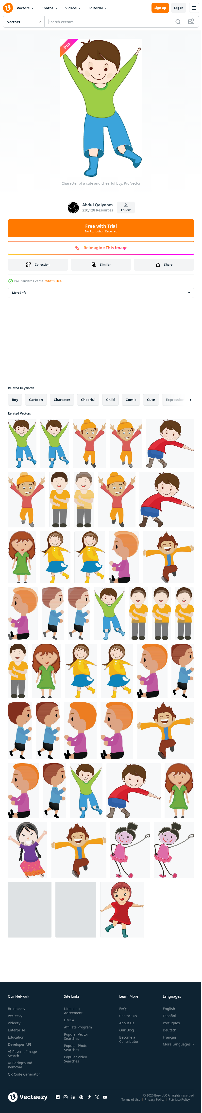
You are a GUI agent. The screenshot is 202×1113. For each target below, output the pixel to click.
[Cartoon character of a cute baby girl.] (29, 910)
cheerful (88, 399)
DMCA (68, 1020)
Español (165, 1015)
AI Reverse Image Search (22, 1053)
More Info (19, 293)
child (110, 399)
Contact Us (126, 1015)
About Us (124, 1023)
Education (16, 1037)
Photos (47, 8)
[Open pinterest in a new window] (81, 1102)
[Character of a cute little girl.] (179, 790)
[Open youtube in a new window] (105, 1102)
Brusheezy (16, 1008)
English (165, 1008)
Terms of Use (131, 1102)
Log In (178, 8)
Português (167, 1023)
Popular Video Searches (74, 1059)
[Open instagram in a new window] (65, 1102)
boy (15, 399)
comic (131, 399)
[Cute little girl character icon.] (130, 850)
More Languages (173, 1044)
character (62, 399)
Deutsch (166, 1030)
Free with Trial (101, 228)
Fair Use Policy (179, 1102)
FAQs (121, 1008)
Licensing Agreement (72, 1010)
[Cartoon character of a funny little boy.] (168, 557)
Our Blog (124, 1030)
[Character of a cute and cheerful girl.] (75, 910)
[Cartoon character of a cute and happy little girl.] (55, 557)
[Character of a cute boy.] (109, 613)
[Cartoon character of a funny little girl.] (27, 850)
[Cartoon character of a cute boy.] (170, 443)
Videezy (14, 1023)
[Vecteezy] (8, 8)
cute (151, 399)
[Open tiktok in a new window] (89, 1102)
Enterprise (16, 1030)
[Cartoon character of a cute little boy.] (89, 443)
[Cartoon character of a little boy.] (59, 499)
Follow (126, 210)
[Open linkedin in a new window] (73, 1102)
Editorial (95, 8)
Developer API (19, 1044)
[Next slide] (182, 400)
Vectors (23, 8)
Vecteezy (15, 1015)
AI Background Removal (20, 1065)
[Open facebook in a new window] (58, 1102)
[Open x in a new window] (97, 1102)
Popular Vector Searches (75, 1036)
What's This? (53, 281)
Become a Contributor (126, 1039)
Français (166, 1037)
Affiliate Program (77, 1027)
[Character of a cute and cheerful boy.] (22, 443)
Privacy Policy (155, 1102)
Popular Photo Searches (74, 1047)
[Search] (178, 22)
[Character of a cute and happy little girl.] (89, 557)
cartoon (36, 399)
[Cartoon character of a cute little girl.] (22, 557)
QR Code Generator (16, 1076)
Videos (71, 8)
